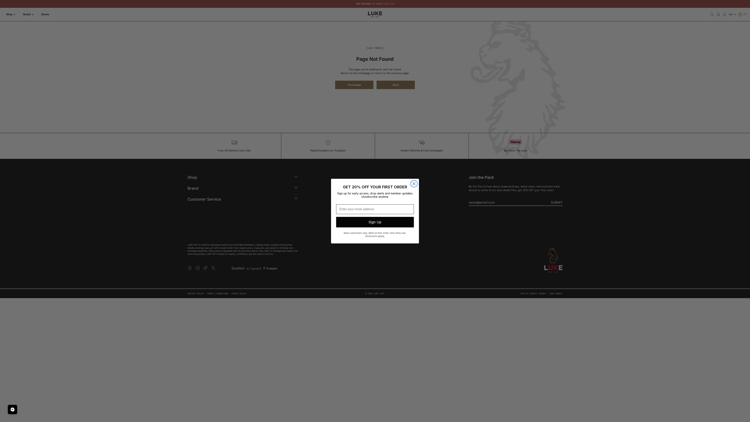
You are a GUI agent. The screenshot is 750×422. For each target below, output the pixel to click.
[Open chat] (12, 409)
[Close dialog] (414, 183)
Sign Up (375, 222)
